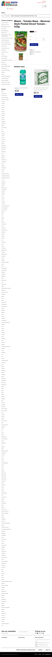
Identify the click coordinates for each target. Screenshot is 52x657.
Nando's (3, 414)
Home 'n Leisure (4, 292)
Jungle (2, 330)
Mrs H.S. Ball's (4, 408)
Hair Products (4, 64)
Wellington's (3, 599)
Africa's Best (4, 95)
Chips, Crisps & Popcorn (6, 44)
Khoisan (3, 334)
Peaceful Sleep (4, 438)
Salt (2, 495)
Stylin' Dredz (3, 545)
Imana (2, 300)
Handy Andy (3, 280)
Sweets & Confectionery (6, 76)
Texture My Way (4, 561)
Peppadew (3, 442)
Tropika (2, 573)
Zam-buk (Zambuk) (5, 623)
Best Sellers (7, 15)
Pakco (2, 434)
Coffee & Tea (3, 46)
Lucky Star (3, 362)
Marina (2, 372)
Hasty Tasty (3, 284)
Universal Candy (4, 585)
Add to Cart (34, 44)
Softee (2, 525)
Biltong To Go (4, 147)
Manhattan (3, 370)
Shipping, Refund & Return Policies (25, 649)
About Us (48, 649)
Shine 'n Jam (3, 509)
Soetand (3, 521)
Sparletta (3, 531)
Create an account (41, 2)
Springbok (3, 533)
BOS (2, 153)
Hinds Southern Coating (6, 288)
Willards (3, 603)
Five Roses (3, 248)
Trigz (2, 569)
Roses (2, 483)
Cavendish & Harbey (5, 175)
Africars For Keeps (5, 99)
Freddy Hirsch (4, 254)
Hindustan (3, 290)
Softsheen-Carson (5, 527)
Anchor (2, 119)
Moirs (2, 392)
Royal (2, 487)
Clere (2, 195)
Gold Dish (3, 274)
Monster (3, 396)
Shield (2, 507)
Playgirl (2, 446)
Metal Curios (3, 384)
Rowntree (3, 485)
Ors (2, 430)
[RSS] (43, 633)
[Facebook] (35, 633)
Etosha (2, 238)
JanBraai (3, 318)
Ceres (2, 179)
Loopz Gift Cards (4, 360)
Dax (2, 216)
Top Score (3, 567)
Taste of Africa (4, 557)
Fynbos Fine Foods (5, 262)
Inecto (2, 308)
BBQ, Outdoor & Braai (5, 26)
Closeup (3, 197)
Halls (2, 278)
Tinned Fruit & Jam (5, 78)
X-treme (3, 615)
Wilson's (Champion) (5, 607)
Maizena (3, 368)
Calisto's (3, 169)
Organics (3, 426)
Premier (3, 454)
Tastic (2, 559)
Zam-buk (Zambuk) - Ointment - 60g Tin (41, 87)
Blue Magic (3, 151)
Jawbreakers (4, 320)
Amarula (3, 115)
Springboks (3, 535)
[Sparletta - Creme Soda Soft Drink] (23, 77)
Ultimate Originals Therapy (6, 581)
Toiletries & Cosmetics (5, 82)
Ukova (2, 577)
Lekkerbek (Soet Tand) (5, 346)
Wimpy (2, 611)
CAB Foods (3, 161)
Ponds (2, 448)
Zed (2, 625)
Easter (2, 54)
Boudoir (3, 155)
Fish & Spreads (4, 56)
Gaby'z (2, 264)
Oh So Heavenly (4, 424)
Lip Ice (2, 350)
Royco (2, 489)
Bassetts (3, 133)
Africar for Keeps (4, 97)
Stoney (2, 543)
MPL (2, 400)
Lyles (2, 364)
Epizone (3, 236)
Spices (2, 74)
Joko (2, 326)
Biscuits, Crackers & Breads (7, 38)
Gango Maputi (4, 268)
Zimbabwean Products (5, 84)
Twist (2, 575)
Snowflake (3, 519)
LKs (2, 356)
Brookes (3, 157)
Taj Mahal (3, 553)
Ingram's (3, 310)
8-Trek (2, 91)
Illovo (2, 298)
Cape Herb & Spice (5, 173)
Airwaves (3, 101)
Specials (3, 72)
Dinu (2, 220)
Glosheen (3, 272)
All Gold (2, 103)
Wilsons (3, 609)
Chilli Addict (3, 189)
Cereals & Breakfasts (5, 42)
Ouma (2, 432)
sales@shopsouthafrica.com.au (42, 644)
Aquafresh (3, 123)
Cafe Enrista (3, 167)
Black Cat (3, 149)
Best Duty (3, 139)
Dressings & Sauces (5, 48)
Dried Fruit (3, 50)
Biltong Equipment (5, 30)
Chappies (3, 183)
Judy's (2, 328)
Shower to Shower (4, 513)
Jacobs (2, 316)
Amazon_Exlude (4, 22)
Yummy (2, 621)
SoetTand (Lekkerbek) (5, 523)
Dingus (2, 218)
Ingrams (3, 312)
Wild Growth (3, 601)
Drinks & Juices (4, 52)
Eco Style (3, 228)
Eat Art (2, 226)
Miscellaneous (4, 68)
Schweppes (3, 503)
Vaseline (3, 587)
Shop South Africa (4, 511)
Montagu (3, 398)
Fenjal (2, 246)
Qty (30, 39)
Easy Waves (3, 224)
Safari (2, 491)
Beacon (2, 137)
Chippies (3, 191)
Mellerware (3, 378)
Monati (2, 394)
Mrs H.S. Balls (4, 410)
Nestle (2, 418)
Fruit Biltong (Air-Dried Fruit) (6, 60)
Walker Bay (3, 591)
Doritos (2, 222)
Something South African (6, 529)
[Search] (45, 6)
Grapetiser (3, 276)
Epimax (2, 234)
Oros (2, 428)
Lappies (3, 344)
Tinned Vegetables (5, 80)
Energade (3, 232)
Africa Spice (3, 93)
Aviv (2, 129)
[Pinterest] (39, 633)
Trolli (2, 571)
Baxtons (3, 135)
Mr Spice (3, 402)
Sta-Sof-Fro (3, 539)
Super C (3, 549)
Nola (2, 422)
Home (2, 15)
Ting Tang (3, 565)
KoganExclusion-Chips (5, 66)
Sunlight (3, 547)
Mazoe (2, 376)
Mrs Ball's (3, 406)
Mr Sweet (3, 404)
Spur (2, 537)
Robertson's (3, 475)
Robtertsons (3, 479)
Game (2, 266)
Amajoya (3, 113)
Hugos (2, 296)
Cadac (2, 163)
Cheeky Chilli (4, 187)
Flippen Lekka (4, 250)
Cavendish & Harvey (5, 177)
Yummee (3, 619)
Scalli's (2, 501)
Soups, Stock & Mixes (5, 70)
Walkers (3, 595)
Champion (3, 181)
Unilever (3, 583)
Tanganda (3, 555)
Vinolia (2, 589)
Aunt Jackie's (4, 127)
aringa (2, 125)
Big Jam (3, 141)
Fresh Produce (4, 58)
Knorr (2, 336)
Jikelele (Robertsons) (5, 322)
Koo (2, 340)
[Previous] (47, 66)
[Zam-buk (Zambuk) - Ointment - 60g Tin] (42, 77)
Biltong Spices (4, 32)
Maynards (3, 374)
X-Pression (3, 613)
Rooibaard (3, 481)
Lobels (2, 358)
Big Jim (2, 143)
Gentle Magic (3, 270)
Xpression (3, 617)
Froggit (2, 260)
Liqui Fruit (3, 352)
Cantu (2, 171)
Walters (2, 597)
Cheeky (2, 185)
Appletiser (3, 121)
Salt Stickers (3, 497)
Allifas (2, 109)
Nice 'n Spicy (3, 420)
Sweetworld (3, 551)
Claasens (3, 193)
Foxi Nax (3, 252)
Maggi (2, 366)
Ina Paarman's (4, 306)
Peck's (2, 440)
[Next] (50, 66)
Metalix (2, 386)
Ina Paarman (3, 304)
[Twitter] (37, 633)
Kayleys (3, 332)
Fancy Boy (3, 242)
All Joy (2, 105)
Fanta (2, 244)
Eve (2, 240)
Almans (2, 111)
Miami (2, 388)
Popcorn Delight (4, 450)
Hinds (2, 286)
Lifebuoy (3, 348)
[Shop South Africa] (9, 3)
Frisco (2, 258)
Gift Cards (3, 62)
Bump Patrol (3, 159)
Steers (2, 541)
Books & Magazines (5, 40)
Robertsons (3, 477)
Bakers (2, 131)
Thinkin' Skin (3, 563)
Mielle (2, 390)
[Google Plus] (41, 633)
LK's (2, 354)
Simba (2, 515)
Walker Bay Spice (4, 593)
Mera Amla (3, 382)
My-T (2, 412)
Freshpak (3, 256)
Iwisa (2, 314)
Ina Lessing (3, 302)
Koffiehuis (3, 338)
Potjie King (3, 452)
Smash (2, 517)
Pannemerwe (4, 436)
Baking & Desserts (5, 24)
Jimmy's (3, 324)
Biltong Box (3, 145)
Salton (2, 499)
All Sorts (3, 107)
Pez (2, 444)
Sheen (2, 505)
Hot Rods (3, 294)
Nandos (2, 416)
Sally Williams (4, 493)
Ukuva (2, 579)
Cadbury (3, 165)
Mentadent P (3, 380)
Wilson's (3, 605)
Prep (2, 456)
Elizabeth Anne (4, 230)
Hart (2, 282)
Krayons (3, 342)
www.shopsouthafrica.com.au (43, 646)
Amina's (3, 117)
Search (40, 649)
